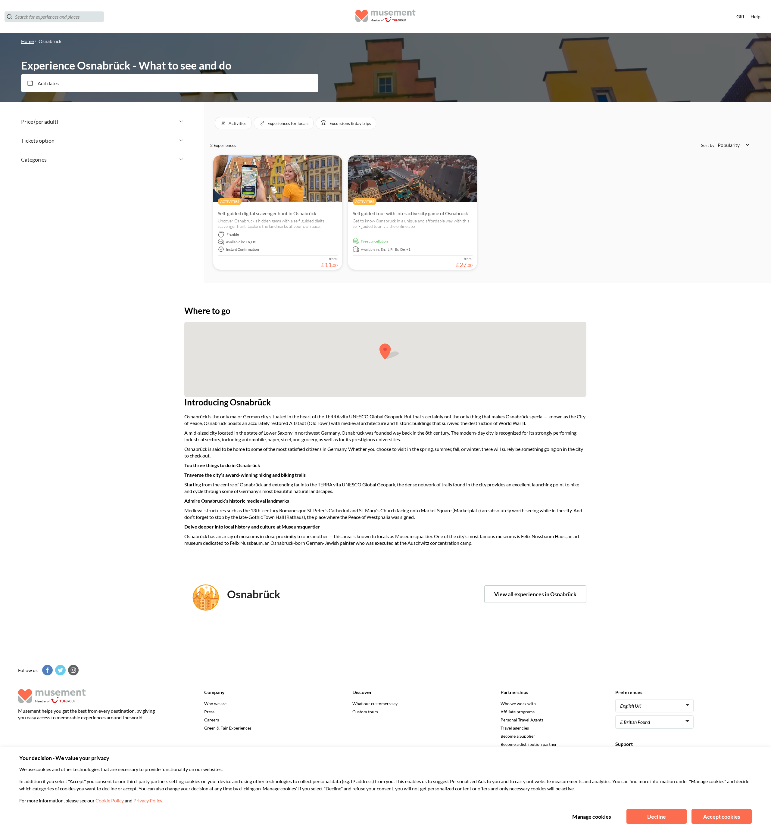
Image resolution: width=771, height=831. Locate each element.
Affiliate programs (518, 711)
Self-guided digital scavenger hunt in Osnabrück (267, 213)
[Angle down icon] (120, 122)
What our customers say (375, 703)
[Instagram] (73, 670)
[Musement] (385, 17)
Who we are (215, 703)
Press (209, 711)
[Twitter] (60, 670)
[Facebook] (47, 670)
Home (27, 41)
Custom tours (365, 711)
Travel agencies (515, 727)
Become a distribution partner (529, 744)
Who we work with (518, 703)
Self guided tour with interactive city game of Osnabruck (410, 213)
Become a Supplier (518, 736)
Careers (211, 719)
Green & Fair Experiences (227, 727)
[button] (233, 123)
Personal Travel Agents (522, 719)
